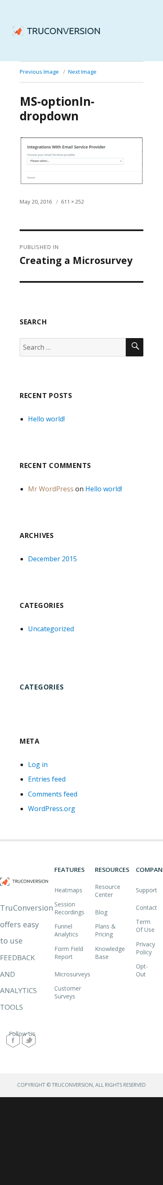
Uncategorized (51, 628)
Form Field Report (68, 953)
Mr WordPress (51, 488)
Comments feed (52, 794)
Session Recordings (69, 908)
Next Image (82, 71)
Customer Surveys (67, 992)
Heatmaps (68, 890)
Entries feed (47, 779)
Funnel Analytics (66, 930)
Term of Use (145, 926)
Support (146, 890)
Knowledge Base (110, 953)
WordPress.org (51, 808)
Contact (146, 907)
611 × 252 (72, 201)
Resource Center (107, 891)
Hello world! (46, 418)
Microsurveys (72, 974)
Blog (101, 912)
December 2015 (52, 558)
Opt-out (142, 970)
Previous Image (39, 71)
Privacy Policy (145, 948)
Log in (38, 764)
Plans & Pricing (105, 930)
